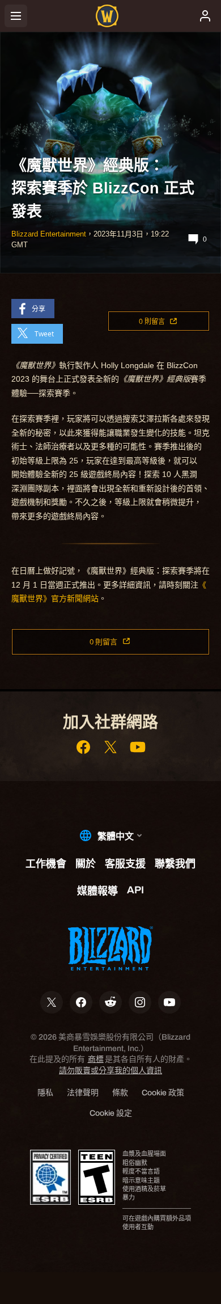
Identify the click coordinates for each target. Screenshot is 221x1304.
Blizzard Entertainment (48, 234)
